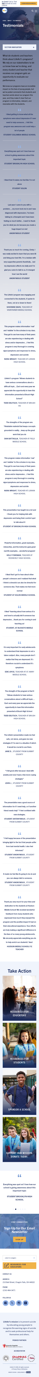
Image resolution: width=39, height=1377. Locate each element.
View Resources (29, 3)
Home (4, 20)
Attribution (24, 1369)
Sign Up (19, 1239)
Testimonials (17, 20)
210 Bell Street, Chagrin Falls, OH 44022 (19, 1282)
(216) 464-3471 (9, 1290)
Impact (10, 20)
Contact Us (7, 1274)
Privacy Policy (16, 1369)
